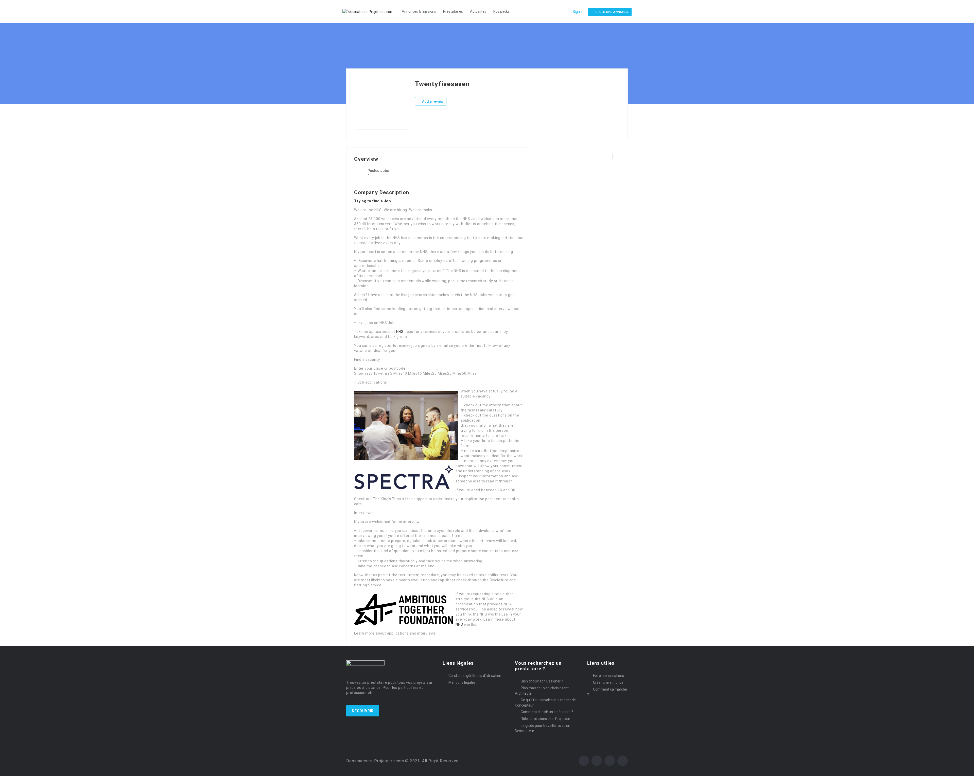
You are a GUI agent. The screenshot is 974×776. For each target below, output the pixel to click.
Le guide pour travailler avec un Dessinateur (542, 728)
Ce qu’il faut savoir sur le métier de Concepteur (545, 702)
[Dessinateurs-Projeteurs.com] (370, 11)
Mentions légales (462, 682)
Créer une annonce (608, 682)
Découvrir (363, 711)
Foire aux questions (608, 676)
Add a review (432, 101)
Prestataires (453, 11)
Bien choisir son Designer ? (542, 681)
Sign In (578, 12)
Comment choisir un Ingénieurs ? (547, 712)
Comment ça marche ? (607, 692)
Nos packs (501, 11)
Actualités (478, 11)
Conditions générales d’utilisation (474, 676)
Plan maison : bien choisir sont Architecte (542, 690)
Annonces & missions (419, 11)
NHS (400, 332)
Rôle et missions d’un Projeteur (545, 719)
